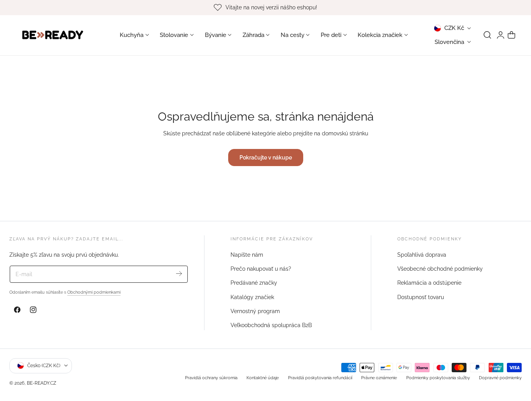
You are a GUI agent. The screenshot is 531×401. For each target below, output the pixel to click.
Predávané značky (254, 283)
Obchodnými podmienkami (94, 292)
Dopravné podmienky (500, 377)
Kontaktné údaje (262, 377)
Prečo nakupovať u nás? (261, 269)
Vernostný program (255, 311)
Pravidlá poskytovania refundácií (320, 377)
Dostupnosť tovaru (420, 297)
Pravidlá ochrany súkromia (211, 377)
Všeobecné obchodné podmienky (440, 269)
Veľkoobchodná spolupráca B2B (271, 325)
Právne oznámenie (379, 377)
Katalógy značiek (252, 297)
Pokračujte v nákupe (265, 157)
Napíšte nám (247, 255)
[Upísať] (179, 273)
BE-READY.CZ (41, 383)
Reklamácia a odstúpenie (429, 283)
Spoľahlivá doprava (421, 255)
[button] (487, 35)
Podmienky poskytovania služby (438, 377)
